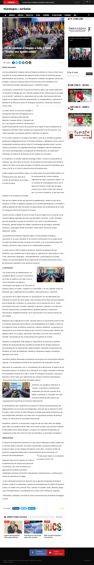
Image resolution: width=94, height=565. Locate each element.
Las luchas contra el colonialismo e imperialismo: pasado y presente (38, 2)
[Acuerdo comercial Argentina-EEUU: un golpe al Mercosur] (13, 527)
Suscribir (89, 73)
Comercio (27, 521)
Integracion (8, 43)
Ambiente (12, 15)
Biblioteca (29, 15)
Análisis (20, 15)
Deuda (38, 15)
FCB (90, 560)
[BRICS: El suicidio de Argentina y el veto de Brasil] (53, 527)
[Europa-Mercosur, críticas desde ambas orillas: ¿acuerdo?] (33, 527)
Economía (46, 15)
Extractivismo (57, 15)
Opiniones (67, 15)
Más (75, 15)
